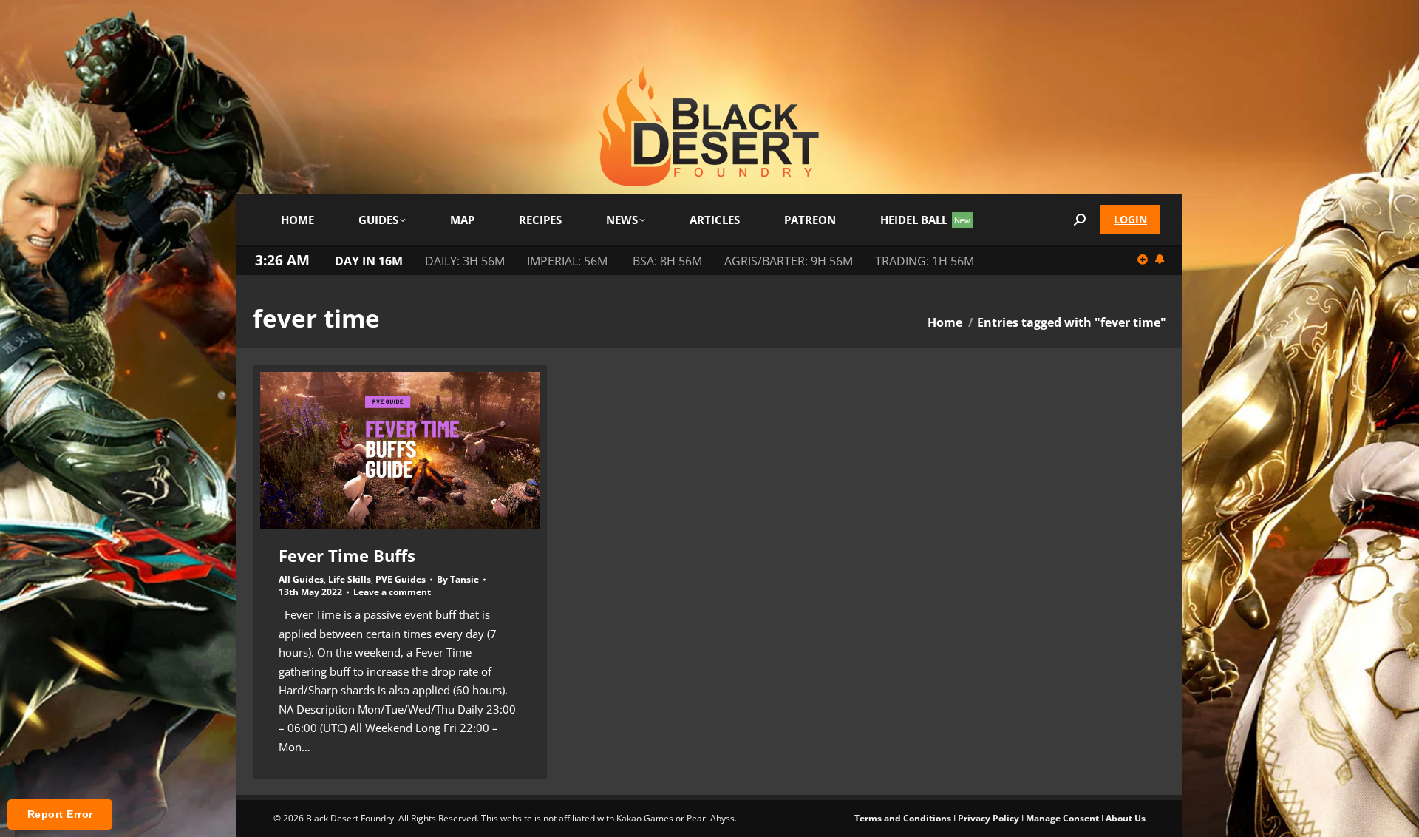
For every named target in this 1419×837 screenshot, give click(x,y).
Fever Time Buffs (347, 555)
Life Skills (349, 579)
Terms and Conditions (902, 818)
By (458, 580)
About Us (1126, 818)
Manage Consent (1062, 818)
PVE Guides (400, 579)
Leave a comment (392, 592)
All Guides (301, 579)
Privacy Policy (988, 818)
